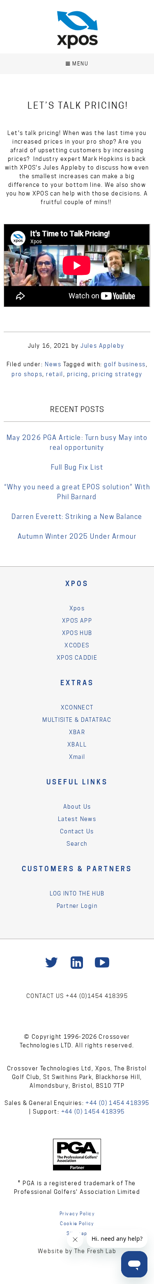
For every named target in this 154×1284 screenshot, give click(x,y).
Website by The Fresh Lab (77, 1251)
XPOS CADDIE (77, 657)
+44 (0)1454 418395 (97, 996)
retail (54, 374)
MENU (80, 63)
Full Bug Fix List (77, 467)
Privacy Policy (77, 1213)
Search (77, 843)
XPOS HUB (77, 633)
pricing (77, 374)
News (53, 364)
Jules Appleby (102, 345)
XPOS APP (77, 620)
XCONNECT (77, 707)
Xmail (77, 757)
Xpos (77, 608)
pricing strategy (117, 374)
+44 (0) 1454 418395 (117, 1103)
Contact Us (77, 831)
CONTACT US (46, 996)
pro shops (26, 374)
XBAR (77, 732)
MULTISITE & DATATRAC (76, 719)
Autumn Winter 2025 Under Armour (77, 536)
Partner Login (77, 906)
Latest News (77, 819)
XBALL (77, 744)
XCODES (76, 645)
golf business (124, 364)
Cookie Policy (77, 1223)
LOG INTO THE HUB (77, 893)
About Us (77, 806)
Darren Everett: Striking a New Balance (77, 517)
